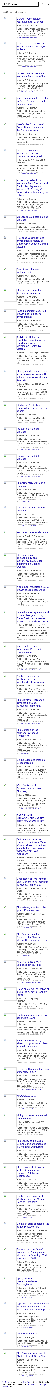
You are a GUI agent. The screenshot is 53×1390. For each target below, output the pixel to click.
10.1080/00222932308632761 (28, 210)
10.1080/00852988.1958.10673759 (29, 476)
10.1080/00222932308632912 (28, 37)
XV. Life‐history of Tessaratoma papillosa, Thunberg (29, 788)
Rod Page (27, 1382)
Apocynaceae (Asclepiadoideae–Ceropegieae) (27, 1281)
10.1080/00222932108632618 (28, 91)
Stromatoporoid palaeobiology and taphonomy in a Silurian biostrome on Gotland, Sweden (30, 561)
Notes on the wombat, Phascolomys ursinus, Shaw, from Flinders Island (32, 1043)
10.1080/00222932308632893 (28, 67)
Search (45, 4)
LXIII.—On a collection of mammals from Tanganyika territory (31, 46)
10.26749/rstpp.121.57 (26, 1327)
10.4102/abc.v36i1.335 (26, 1109)
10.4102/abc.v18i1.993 (26, 1346)
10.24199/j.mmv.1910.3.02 (27, 927)
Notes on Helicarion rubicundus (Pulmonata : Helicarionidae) (30, 649)
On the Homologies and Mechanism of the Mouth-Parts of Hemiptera (31, 1199)
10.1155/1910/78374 (25, 955)
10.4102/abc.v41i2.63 (25, 1297)
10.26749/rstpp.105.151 (26, 1376)
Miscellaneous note (27, 1333)
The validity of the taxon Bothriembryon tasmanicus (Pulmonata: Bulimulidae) (31, 1144)
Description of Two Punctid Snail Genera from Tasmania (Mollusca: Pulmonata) (32, 881)
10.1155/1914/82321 (25, 501)
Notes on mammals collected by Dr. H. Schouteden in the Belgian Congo (33, 101)
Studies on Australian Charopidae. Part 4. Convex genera (32, 408)
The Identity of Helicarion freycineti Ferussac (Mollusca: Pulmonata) (30, 703)
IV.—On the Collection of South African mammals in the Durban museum (31, 127)
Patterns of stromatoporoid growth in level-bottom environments (31, 314)
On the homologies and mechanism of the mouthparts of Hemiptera (30, 679)
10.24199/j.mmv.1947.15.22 (27, 526)
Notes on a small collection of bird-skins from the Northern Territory (33, 992)
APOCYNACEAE (26, 1096)
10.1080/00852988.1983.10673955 (29, 723)
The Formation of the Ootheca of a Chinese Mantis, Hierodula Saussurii (32, 937)
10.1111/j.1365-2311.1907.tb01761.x (30, 982)
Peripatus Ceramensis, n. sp (32, 532)
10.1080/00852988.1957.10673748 (29, 449)
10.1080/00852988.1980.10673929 (29, 669)
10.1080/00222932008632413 (28, 174)
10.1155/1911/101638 (25, 1217)
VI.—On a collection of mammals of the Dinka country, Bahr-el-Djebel (29, 153)
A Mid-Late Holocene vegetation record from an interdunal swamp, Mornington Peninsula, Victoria (31, 343)
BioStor (5, 1382)
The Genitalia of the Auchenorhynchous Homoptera (27, 733)
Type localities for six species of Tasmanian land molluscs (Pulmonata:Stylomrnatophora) (33, 1306)
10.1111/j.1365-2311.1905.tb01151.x (30, 1089)
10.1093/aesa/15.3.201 (26, 753)
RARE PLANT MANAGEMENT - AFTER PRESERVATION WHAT (31, 818)
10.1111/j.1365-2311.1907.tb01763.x (30, 809)
